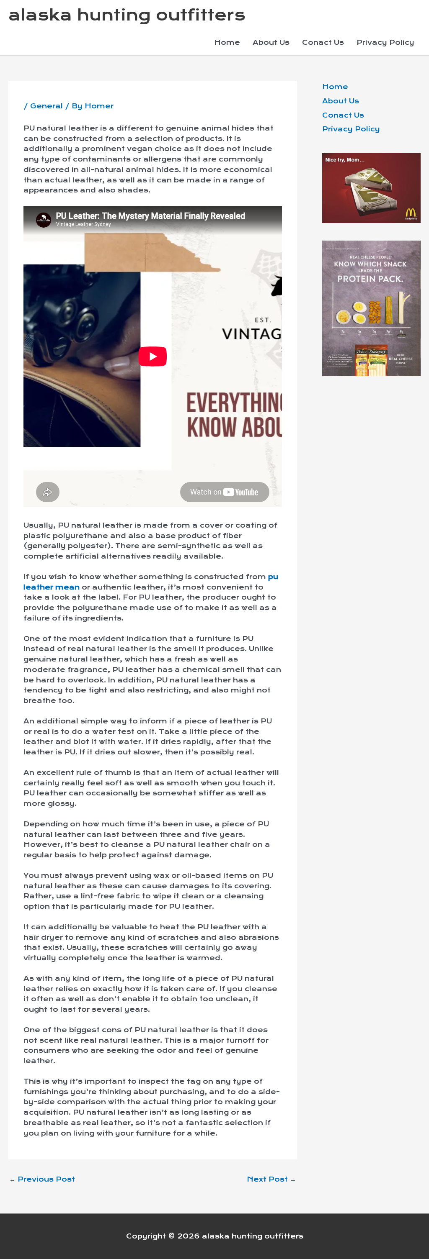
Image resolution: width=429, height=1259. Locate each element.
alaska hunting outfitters (127, 15)
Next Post (271, 1179)
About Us (271, 42)
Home (227, 42)
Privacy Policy (385, 42)
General (46, 106)
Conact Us (323, 42)
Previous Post (42, 1179)
